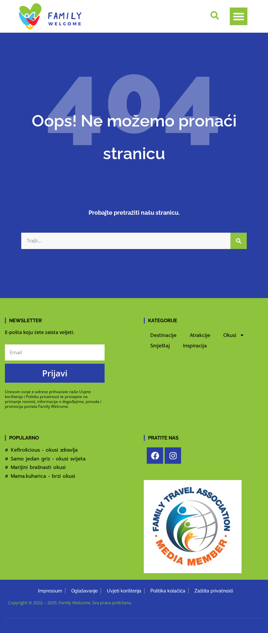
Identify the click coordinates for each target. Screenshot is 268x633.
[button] (238, 16)
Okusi (229, 335)
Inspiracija (195, 345)
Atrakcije (200, 335)
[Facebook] (155, 455)
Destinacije (163, 335)
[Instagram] (173, 455)
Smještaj (160, 345)
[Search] (238, 241)
